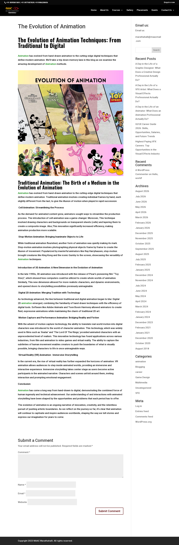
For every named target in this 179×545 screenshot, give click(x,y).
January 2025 (142, 269)
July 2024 (140, 285)
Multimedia (141, 382)
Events (155, 10)
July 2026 (140, 196)
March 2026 (141, 217)
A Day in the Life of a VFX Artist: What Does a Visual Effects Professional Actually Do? (148, 93)
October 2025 (142, 243)
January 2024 (142, 317)
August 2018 (142, 348)
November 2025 (144, 238)
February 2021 (143, 327)
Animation (23, 55)
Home (93, 10)
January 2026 (142, 227)
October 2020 (142, 343)
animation (140, 361)
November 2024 (144, 280)
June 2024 (141, 290)
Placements (142, 10)
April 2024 (140, 301)
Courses (116, 10)
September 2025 (144, 248)
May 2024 (140, 296)
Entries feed (142, 411)
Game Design (142, 377)
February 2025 (143, 264)
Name (22, 484)
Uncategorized (143, 387)
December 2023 (144, 322)
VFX (137, 393)
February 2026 (143, 222)
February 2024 (143, 311)
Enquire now (169, 2)
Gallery (130, 10)
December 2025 (144, 233)
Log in (138, 406)
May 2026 (140, 207)
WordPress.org (143, 421)
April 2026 (140, 212)
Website (22, 502)
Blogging (140, 366)
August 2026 (142, 191)
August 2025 (142, 254)
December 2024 (144, 275)
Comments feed (144, 416)
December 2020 (144, 338)
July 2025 (140, 259)
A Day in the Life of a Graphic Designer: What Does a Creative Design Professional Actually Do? (147, 71)
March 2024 (141, 306)
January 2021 (142, 332)
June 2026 (141, 201)
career (138, 372)
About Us (104, 10)
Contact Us (166, 10)
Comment (24, 452)
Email (21, 493)
